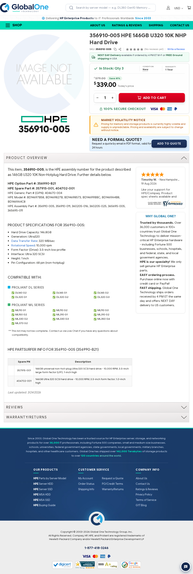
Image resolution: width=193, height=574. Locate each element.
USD (177, 8)
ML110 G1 (20, 310)
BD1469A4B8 (110, 197)
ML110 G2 (61, 310)
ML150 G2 (21, 314)
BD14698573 (72, 197)
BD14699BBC (91, 197)
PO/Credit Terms (112, 483)
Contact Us (179, 25)
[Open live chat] (186, 567)
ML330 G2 (21, 318)
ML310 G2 (103, 314)
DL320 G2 (62, 297)
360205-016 (80, 206)
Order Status (86, 483)
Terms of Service (146, 500)
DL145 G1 (61, 292)
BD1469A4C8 (16, 201)
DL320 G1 (21, 297)
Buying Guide (44, 505)
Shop (17, 25)
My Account (85, 478)
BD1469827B (54, 197)
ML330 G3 (62, 318)
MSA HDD (42, 494)
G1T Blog (141, 505)
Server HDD (43, 483)
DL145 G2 (103, 292)
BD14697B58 (35, 197)
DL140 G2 (21, 292)
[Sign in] (168, 8)
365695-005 (116, 206)
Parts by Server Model (49, 478)
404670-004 (53, 193)
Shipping (156, 25)
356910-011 (63, 206)
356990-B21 (46, 184)
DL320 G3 (103, 297)
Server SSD (43, 489)
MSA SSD (41, 500)
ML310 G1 (62, 314)
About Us (97, 25)
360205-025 (98, 206)
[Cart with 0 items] (189, 8)
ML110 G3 (103, 310)
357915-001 (45, 188)
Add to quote (169, 143)
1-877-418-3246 (96, 548)
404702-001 (65, 188)
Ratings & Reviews (127, 25)
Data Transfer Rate (24, 241)
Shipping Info (86, 489)
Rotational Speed (23, 245)
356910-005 (46, 206)
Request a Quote (112, 478)
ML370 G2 (21, 323)
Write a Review (176, 49)
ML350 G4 (103, 318)
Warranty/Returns (113, 489)
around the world (110, 455)
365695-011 (15, 210)
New (145, 69)
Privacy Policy (144, 494)
